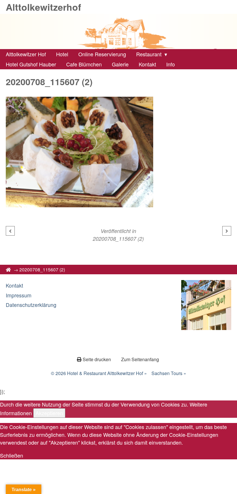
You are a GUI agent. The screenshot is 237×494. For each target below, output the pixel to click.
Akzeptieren (49, 413)
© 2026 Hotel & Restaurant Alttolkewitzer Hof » (99, 373)
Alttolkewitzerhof (43, 7)
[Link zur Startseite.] (118, 31)
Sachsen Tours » (168, 373)
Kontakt (14, 285)
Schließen (11, 455)
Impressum (19, 295)
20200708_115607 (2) (118, 238)
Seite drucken (97, 359)
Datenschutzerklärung (31, 304)
